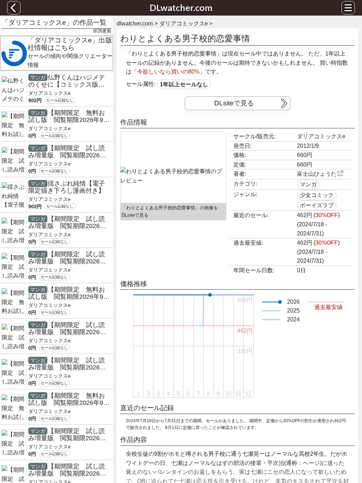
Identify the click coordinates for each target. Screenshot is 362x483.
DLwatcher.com (181, 7)
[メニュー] (348, 7)
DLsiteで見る (234, 103)
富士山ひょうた (317, 174)
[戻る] (14, 7)
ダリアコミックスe (321, 136)
